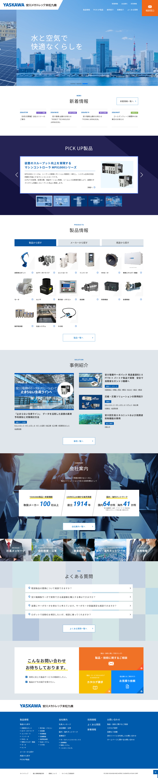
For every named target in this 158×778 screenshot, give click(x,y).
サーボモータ (30, 426)
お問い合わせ (113, 719)
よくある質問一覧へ (78, 628)
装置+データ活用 (21, 422)
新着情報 (115, 4)
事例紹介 (110, 9)
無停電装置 (19, 326)
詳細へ (90, 187)
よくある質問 (132, 9)
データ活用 (41, 426)
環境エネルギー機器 (130, 273)
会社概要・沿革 (47, 551)
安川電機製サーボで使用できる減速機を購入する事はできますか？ (63, 597)
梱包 (124, 390)
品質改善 (18, 429)
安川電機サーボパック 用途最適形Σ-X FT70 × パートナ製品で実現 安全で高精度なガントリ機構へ (124, 378)
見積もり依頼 (112, 732)
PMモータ (105, 273)
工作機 (55, 426)
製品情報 (86, 9)
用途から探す (25, 755)
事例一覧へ (78, 441)
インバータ (84, 273)
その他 (60, 326)
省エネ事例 (109, 423)
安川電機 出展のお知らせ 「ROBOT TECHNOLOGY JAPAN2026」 (61, 119)
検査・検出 (117, 390)
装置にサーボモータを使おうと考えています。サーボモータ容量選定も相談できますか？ (74, 605)
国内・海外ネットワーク (110, 551)
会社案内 (124, 4)
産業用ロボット (20, 273)
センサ (38, 299)
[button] (73, 83)
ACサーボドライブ (43, 273)
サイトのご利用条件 (68, 773)
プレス (129, 405)
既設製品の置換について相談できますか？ (51, 588)
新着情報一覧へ (127, 101)
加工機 (48, 426)
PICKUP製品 (24, 759)
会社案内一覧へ (78, 526)
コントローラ (63, 273)
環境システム (65, 745)
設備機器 (126, 299)
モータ (17, 299)
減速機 (82, 299)
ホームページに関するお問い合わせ (121, 739)
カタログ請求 (95, 682)
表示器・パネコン (64, 299)
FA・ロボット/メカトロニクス (71, 740)
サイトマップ (24, 773)
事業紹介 (120, 9)
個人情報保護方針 (38, 773)
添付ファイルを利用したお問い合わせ (121, 735)
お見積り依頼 (127, 681)
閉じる (155, 772)
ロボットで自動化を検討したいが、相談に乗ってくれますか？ (61, 614)
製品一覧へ (78, 337)
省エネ (108, 427)
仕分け (130, 390)
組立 (135, 390)
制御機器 (104, 299)
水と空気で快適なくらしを (41, 41)
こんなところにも (67, 748)
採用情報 (134, 4)
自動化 (108, 401)
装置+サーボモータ (111, 386)
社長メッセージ (15, 551)
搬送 (140, 390)
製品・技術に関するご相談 (111, 658)
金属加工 (109, 390)
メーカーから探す (27, 752)
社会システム (41, 326)
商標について (53, 773)
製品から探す (25, 724)
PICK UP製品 (98, 9)
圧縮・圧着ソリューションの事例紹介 (124, 396)
